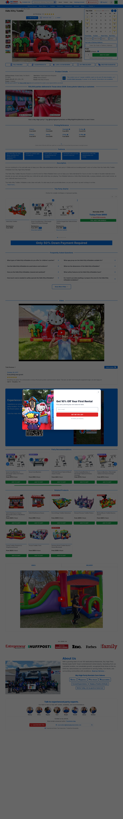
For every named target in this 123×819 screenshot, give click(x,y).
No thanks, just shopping (77, 418)
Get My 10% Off (77, 414)
